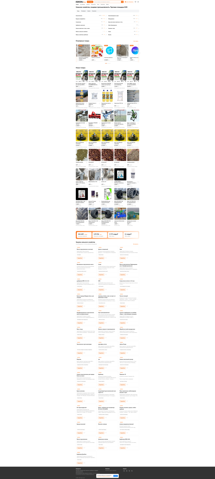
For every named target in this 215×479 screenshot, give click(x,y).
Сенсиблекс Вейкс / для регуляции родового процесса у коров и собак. (80, 202)
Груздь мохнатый (81, 424)
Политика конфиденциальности (87, 474)
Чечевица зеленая (79, 162)
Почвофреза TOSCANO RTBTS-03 (93, 123)
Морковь (79, 359)
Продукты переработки (80, 18)
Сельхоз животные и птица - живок (83, 28)
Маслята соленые (102, 424)
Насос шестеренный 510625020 (105, 143)
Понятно (115, 475)
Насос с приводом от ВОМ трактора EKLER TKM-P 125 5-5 (131, 123)
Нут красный (91, 162)
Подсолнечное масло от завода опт (106, 104)
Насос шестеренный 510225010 (80, 143)
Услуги (109, 31)
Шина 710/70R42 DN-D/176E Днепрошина (131, 202)
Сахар (99, 264)
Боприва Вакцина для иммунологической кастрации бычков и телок (105, 202)
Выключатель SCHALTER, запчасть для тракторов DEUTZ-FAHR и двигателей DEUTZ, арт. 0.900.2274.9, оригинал (106, 84)
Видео (107, 4)
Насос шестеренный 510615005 (118, 143)
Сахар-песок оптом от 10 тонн (127, 281)
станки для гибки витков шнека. (119, 221)
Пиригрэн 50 (123, 374)
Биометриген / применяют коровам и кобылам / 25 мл (131, 182)
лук (99, 359)
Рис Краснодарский (81, 407)
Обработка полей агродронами (127, 329)
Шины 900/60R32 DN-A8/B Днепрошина (118, 202)
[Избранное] (135, 2)
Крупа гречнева (81, 391)
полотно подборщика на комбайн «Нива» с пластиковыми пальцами (128, 313)
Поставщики (82, 4)
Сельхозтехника (79, 15)
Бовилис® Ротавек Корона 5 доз (92, 202)
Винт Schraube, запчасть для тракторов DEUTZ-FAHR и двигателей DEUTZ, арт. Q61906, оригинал (80, 84)
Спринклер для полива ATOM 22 (106, 123)
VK (124, 470)
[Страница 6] (109, 63)
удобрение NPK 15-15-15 (83, 281)
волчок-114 (103, 181)
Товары (77, 4)
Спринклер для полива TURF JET (80, 123)
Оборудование (111, 18)
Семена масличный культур (126, 359)
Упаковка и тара (111, 28)
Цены (98, 4)
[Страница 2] (106, 63)
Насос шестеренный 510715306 (93, 143)
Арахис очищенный (103, 249)
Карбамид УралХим (81, 454)
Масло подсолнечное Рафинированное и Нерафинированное (129, 265)
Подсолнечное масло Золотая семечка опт (80, 104)
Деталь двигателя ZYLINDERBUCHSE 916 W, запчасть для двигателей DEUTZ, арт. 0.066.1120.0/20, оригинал (93, 84)
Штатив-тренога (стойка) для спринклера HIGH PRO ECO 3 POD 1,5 (119, 123)
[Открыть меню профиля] (138, 2)
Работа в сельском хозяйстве (81, 31)
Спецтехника (78, 22)
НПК (99, 281)
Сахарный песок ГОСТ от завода (132, 104)
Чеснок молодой (124, 296)
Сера (121, 249)
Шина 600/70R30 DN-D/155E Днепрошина (80, 221)
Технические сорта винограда (84, 344)
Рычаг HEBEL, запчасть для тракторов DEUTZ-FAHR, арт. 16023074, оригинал (131, 84)
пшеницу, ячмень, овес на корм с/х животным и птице (107, 296)
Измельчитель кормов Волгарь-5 (131, 221)
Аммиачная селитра (103, 439)
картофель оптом (102, 344)
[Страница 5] (108, 63)
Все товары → (136, 41)
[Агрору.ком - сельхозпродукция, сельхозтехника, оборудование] (81, 2)
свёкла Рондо (123, 344)
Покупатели (93, 4)
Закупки (88, 4)
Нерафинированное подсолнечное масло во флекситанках (85, 313)
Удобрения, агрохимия (80, 25)
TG (129, 470)
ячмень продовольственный (126, 424)
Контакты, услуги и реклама (110, 470)
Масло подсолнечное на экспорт (85, 249)
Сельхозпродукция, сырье (113, 15)
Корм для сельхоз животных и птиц (115, 22)
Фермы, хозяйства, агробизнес (82, 34)
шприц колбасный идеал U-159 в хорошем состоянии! (80, 182)
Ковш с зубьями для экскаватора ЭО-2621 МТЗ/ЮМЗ (106, 408)
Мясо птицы (80, 329)
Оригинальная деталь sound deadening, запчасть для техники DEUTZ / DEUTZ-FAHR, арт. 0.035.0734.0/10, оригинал (118, 84)
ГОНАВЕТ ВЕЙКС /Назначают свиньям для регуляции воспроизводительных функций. (119, 182)
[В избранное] (87, 84)
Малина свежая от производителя (106, 329)
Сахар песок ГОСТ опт (118, 103)
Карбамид (100, 374)
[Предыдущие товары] (76, 53)
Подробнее (80, 258)
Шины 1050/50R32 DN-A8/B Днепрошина (106, 221)
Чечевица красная (130, 162)
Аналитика (103, 4)
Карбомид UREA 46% (125, 439)
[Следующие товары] (139, 53)
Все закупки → (136, 244)
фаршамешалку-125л (93, 181)
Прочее (109, 34)
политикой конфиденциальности (103, 476)
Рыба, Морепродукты (112, 25)
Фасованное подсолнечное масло (85, 264)
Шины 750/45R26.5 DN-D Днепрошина (93, 221)
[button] (122, 2)
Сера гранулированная (103, 312)
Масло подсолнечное (82, 439)
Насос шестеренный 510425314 (131, 143)
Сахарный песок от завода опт (92, 104)
